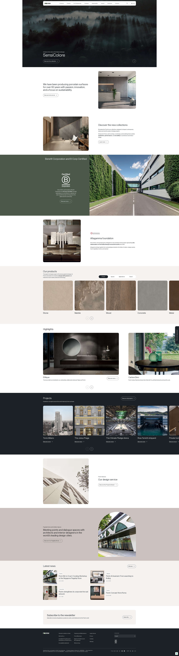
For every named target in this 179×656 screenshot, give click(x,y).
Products (62, 3)
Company (86, 3)
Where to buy (77, 643)
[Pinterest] (117, 651)
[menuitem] (62, 3)
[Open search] (127, 3)
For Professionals (77, 3)
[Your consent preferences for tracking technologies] (176, 653)
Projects (68, 3)
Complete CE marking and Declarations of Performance (65, 639)
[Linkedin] (124, 651)
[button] (87, 318)
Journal (102, 3)
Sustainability (95, 3)
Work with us (61, 636)
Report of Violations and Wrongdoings (79, 639)
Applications (122, 276)
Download (109, 3)
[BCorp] (115, 643)
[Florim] (47, 3)
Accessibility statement (64, 643)
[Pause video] (134, 61)
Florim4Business (78, 636)
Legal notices (93, 633)
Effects (103, 276)
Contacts (117, 3)
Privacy (91, 636)
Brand (131, 276)
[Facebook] (122, 651)
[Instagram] (114, 651)
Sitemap (91, 641)
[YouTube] (119, 651)
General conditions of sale (64, 633)
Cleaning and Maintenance (80, 633)
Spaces (112, 276)
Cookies (91, 638)
